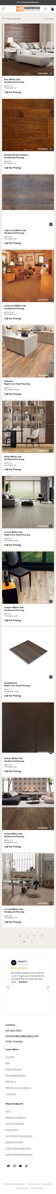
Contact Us (10, 1094)
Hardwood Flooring (14, 82)
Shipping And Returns (15, 1117)
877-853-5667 (13, 1030)
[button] (3, 9)
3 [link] (27, 935)
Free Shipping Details (15, 1075)
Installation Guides (14, 1142)
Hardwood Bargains (17, 1184)
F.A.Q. (8, 1111)
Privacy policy (47, 1184)
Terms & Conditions (14, 1123)
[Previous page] (5, 936)
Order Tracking (13, 1041)
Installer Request (13, 1069)
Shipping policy (37, 1188)
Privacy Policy (11, 1129)
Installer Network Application (19, 1154)
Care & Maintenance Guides (19, 1136)
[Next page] (32, 942)
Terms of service (21, 1188)
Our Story (9, 1057)
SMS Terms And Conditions (18, 1087)
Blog (7, 1063)
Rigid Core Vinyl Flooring (17, 383)
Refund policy (33, 1184)
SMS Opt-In (10, 1081)
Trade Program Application (18, 1148)
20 (24, 942)
